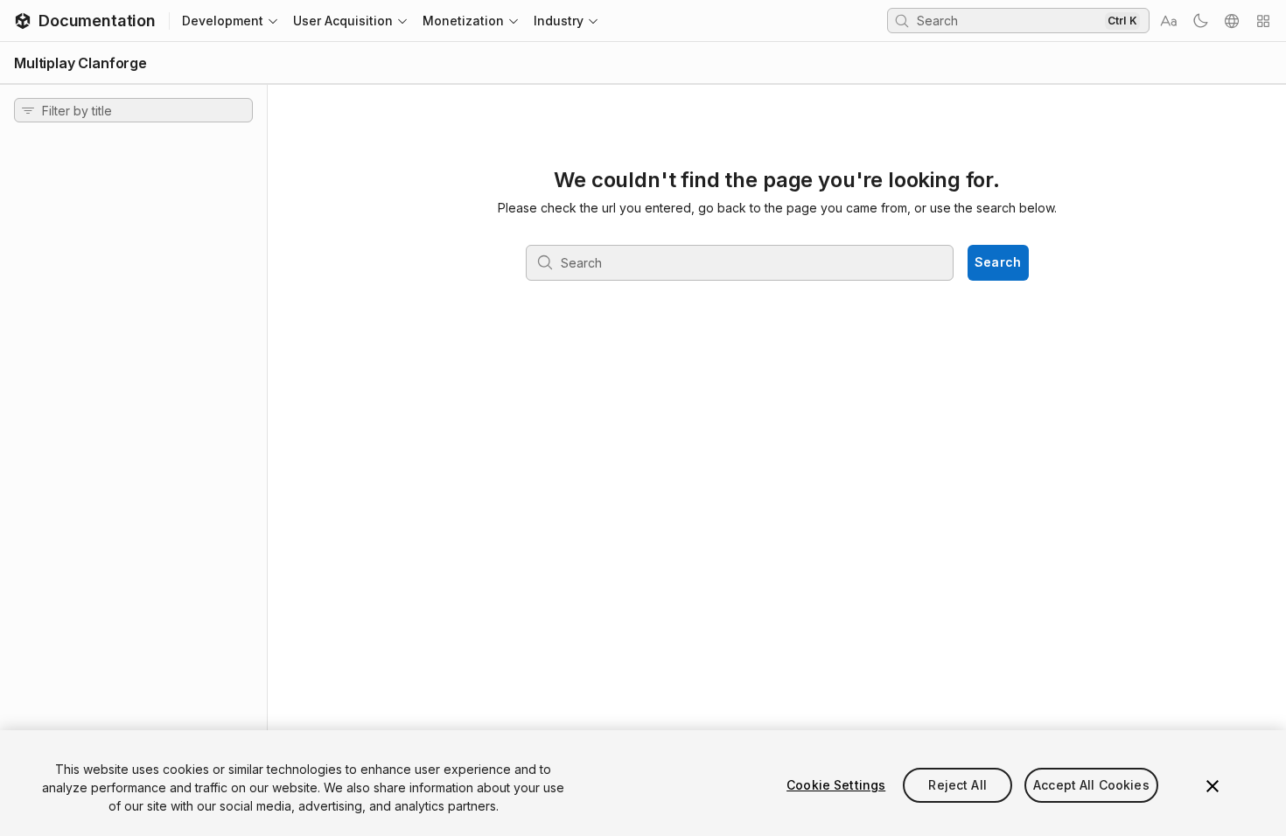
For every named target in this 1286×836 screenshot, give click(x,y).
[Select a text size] (1169, 21)
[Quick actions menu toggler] (1263, 21)
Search (998, 261)
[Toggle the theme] (1200, 21)
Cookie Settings (835, 784)
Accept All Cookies (1091, 784)
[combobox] (1009, 20)
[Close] (1212, 786)
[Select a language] (1232, 21)
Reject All (957, 784)
